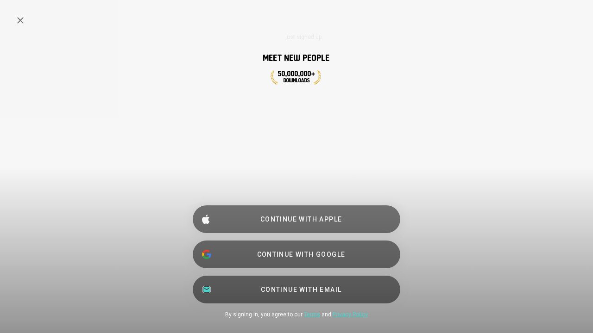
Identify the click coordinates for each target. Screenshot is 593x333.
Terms (312, 314)
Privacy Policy (350, 314)
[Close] (20, 20)
